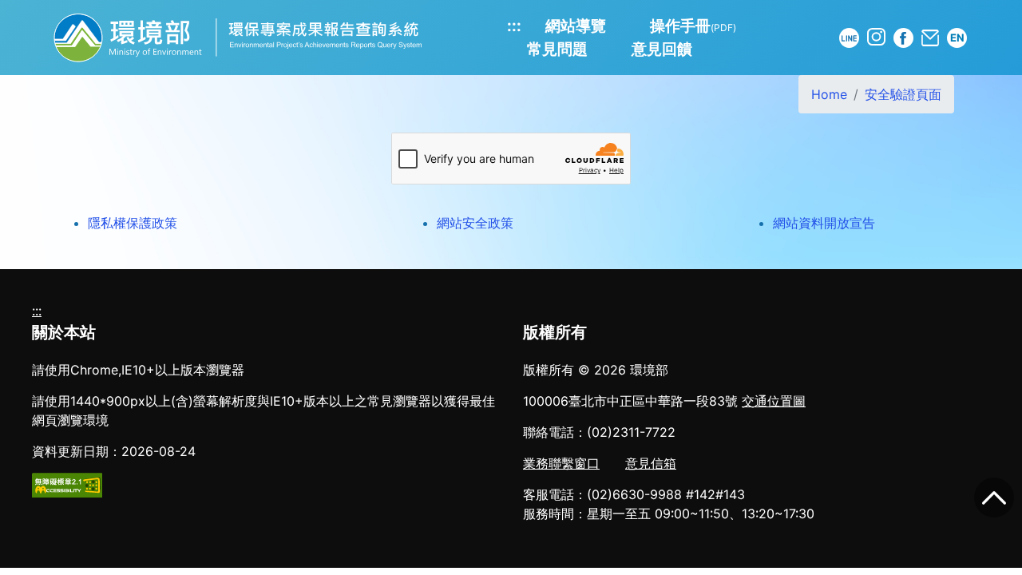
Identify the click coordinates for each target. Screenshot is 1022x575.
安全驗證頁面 (903, 94)
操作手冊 (693, 25)
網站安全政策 (475, 223)
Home (829, 94)
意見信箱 (650, 463)
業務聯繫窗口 (561, 463)
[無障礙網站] (67, 484)
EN (957, 37)
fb (903, 38)
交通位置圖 (774, 401)
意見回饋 (662, 48)
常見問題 (557, 48)
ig (876, 37)
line (849, 38)
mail (930, 38)
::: (514, 25)
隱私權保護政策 (132, 223)
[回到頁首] (994, 498)
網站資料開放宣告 (824, 223)
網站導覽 (575, 25)
